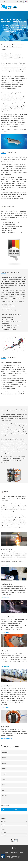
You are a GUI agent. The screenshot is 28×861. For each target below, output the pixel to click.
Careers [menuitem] (3, 829)
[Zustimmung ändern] (3, 856)
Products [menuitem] (3, 821)
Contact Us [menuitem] (3, 835)
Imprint (21, 852)
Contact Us (14, 852)
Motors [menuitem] (3, 824)
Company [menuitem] (3, 818)
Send (15, 809)
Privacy (7, 852)
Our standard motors (6, 738)
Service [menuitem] (3, 827)
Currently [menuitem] (3, 832)
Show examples (5, 565)
